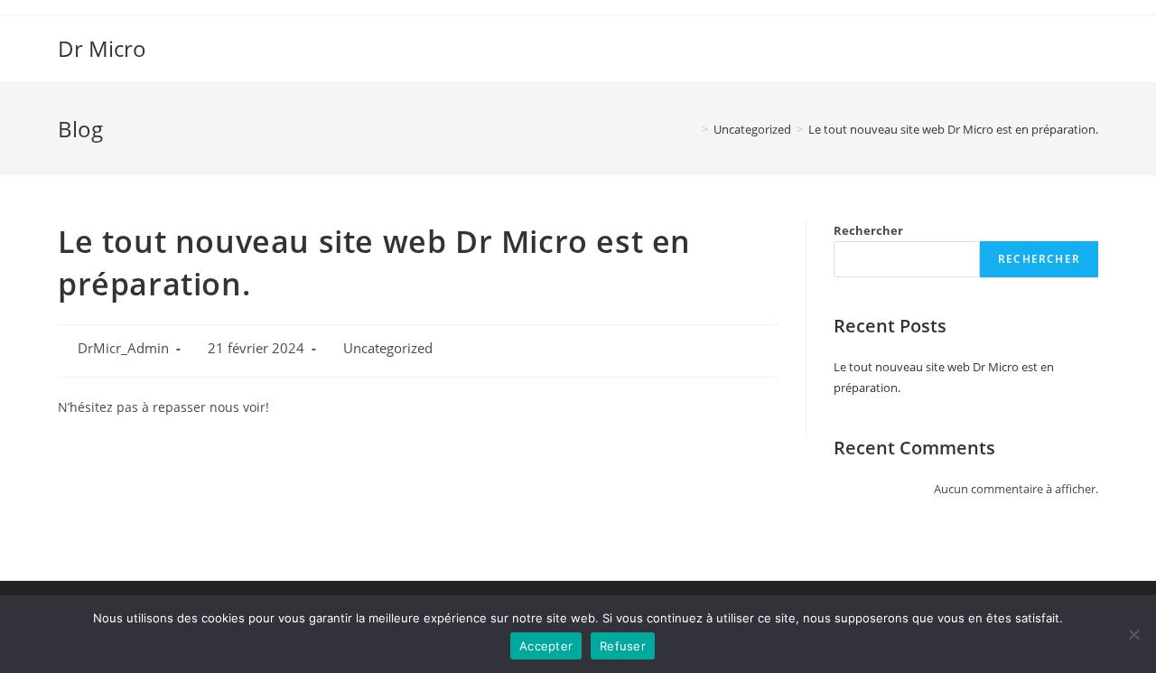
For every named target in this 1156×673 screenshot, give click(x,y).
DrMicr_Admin (123, 348)
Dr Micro (102, 48)
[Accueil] (691, 129)
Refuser (623, 646)
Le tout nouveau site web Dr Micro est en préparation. (953, 129)
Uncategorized (388, 348)
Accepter (546, 646)
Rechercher (868, 230)
